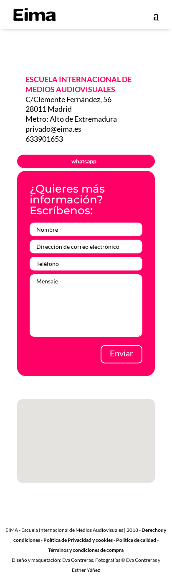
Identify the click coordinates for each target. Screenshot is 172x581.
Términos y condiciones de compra (86, 550)
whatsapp (83, 161)
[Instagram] (122, 518)
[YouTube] (105, 518)
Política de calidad (136, 540)
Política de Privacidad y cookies (78, 540)
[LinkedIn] (89, 518)
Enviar (121, 353)
